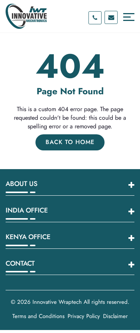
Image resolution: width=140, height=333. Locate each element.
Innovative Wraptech (57, 302)
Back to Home (70, 142)
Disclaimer (115, 316)
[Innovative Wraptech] (26, 16)
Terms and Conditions (38, 316)
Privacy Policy (84, 316)
